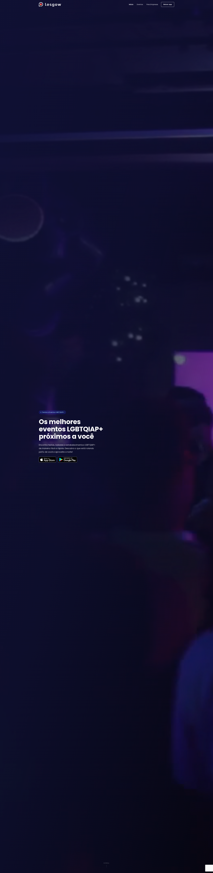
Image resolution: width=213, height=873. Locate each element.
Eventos (140, 4)
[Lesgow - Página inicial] (50, 4)
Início (131, 4)
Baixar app (167, 4)
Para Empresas (152, 4)
